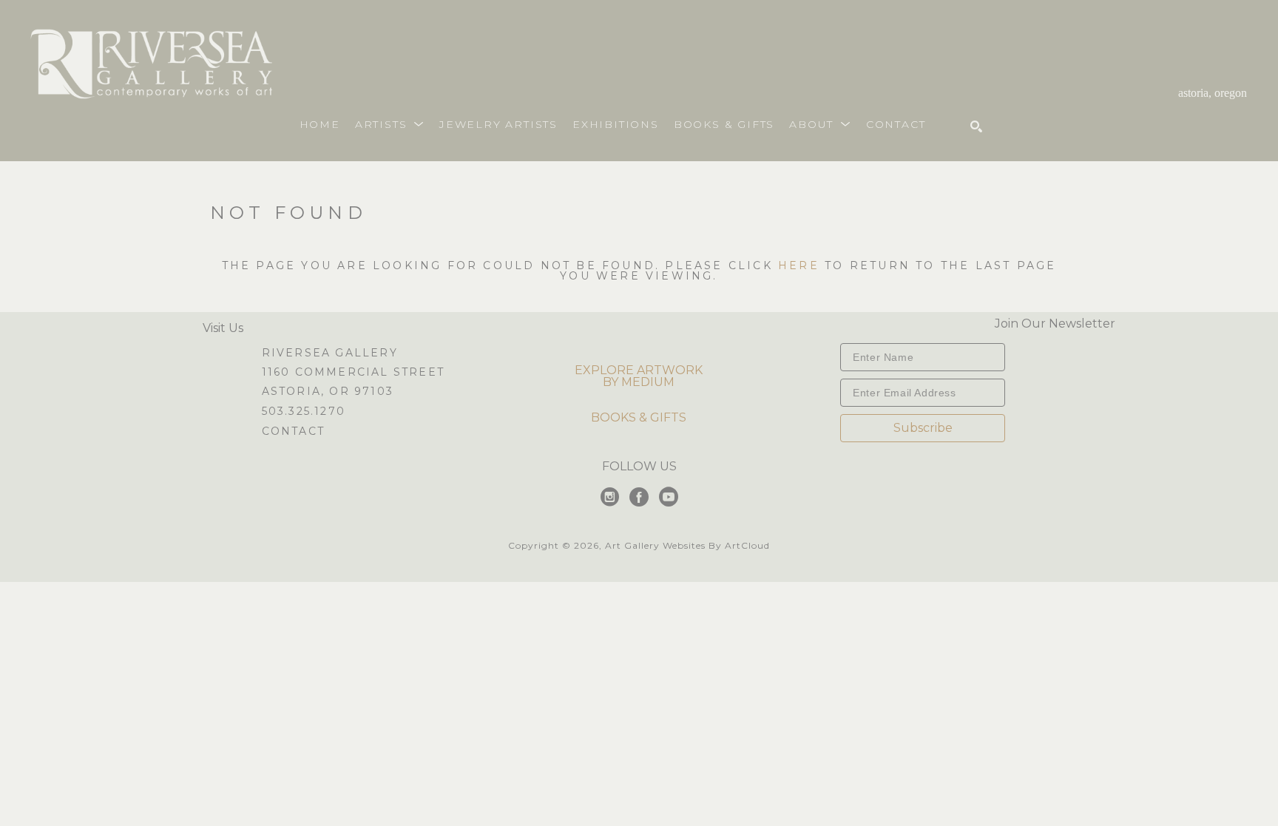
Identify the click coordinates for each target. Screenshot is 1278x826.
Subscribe (923, 428)
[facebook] (639, 497)
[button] (390, 124)
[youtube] (668, 497)
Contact (293, 431)
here (798, 265)
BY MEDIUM (638, 382)
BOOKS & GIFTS (638, 417)
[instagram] (609, 497)
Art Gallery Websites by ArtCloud (687, 545)
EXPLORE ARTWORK (639, 370)
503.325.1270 (303, 412)
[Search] (976, 126)
